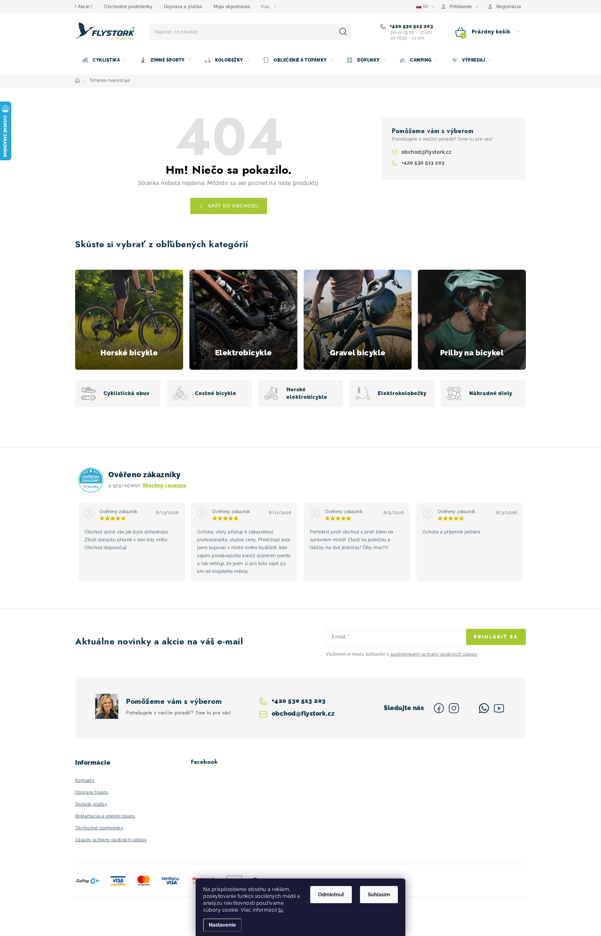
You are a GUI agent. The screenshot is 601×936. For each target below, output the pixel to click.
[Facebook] (439, 708)
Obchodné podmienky (128, 6)
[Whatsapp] (484, 708)
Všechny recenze (164, 485)
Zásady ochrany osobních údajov (110, 839)
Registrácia (508, 6)
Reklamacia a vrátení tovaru (105, 815)
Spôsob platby (91, 804)
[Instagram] (454, 708)
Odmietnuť (331, 895)
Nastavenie (222, 925)
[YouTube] (499, 708)
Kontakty (84, 780)
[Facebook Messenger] (469, 708)
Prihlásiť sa (496, 636)
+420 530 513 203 (410, 26)
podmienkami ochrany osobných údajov (434, 654)
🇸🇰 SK (422, 6)
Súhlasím (379, 895)
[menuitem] (104, 60)
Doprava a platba (183, 6)
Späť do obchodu (233, 205)
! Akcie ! (84, 6)
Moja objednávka (231, 6)
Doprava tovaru (91, 792)
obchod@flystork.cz (427, 152)
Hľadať (343, 32)
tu (280, 910)
